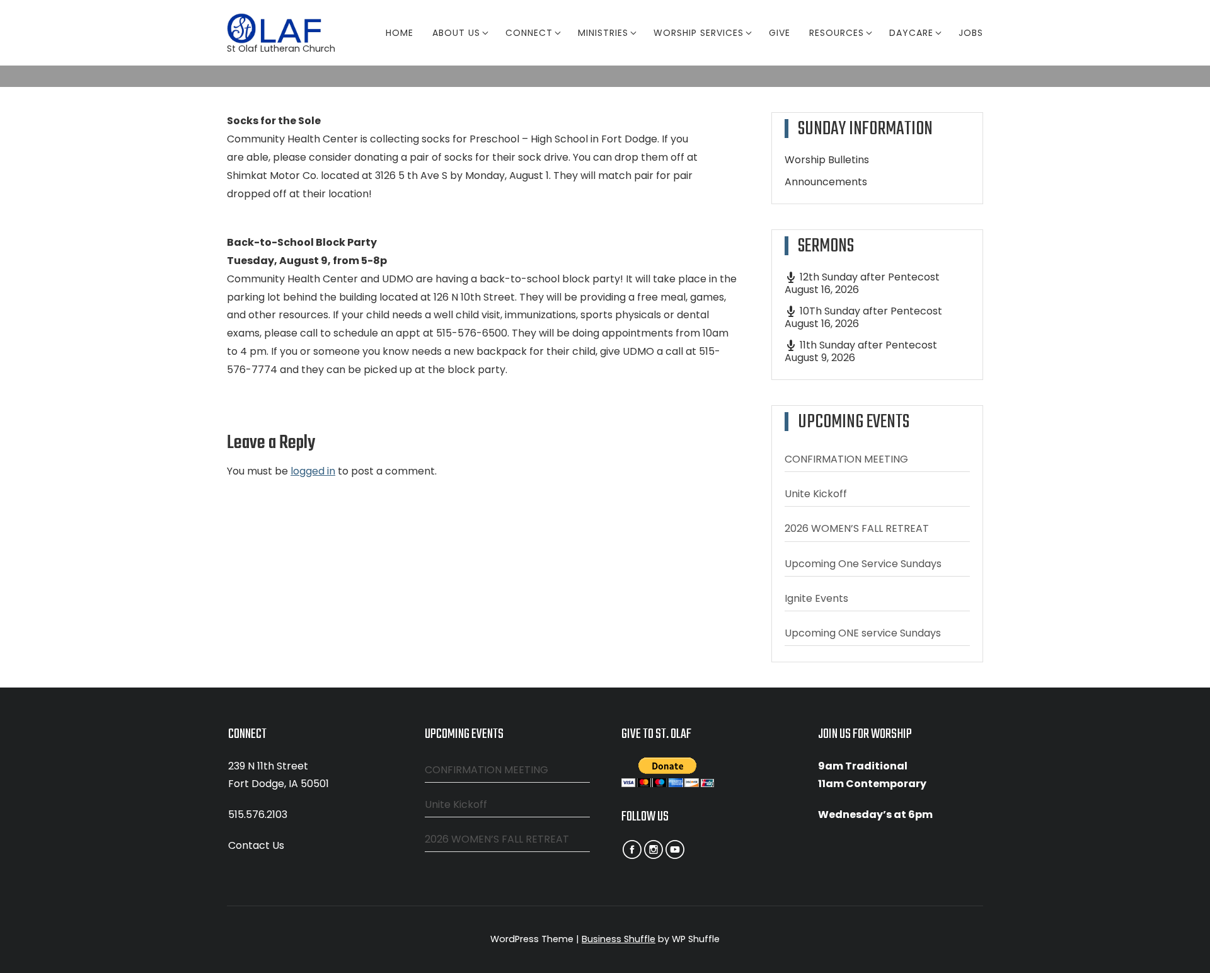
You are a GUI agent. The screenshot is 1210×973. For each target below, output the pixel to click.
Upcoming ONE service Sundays (863, 633)
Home (399, 32)
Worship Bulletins (827, 160)
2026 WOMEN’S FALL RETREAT (857, 528)
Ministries (603, 32)
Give (779, 32)
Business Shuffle (618, 939)
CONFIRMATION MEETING (846, 459)
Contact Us (256, 845)
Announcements (826, 182)
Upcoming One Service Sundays (863, 563)
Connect (529, 32)
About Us (456, 32)
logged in (313, 471)
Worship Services (699, 32)
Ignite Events (816, 598)
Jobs (971, 32)
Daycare (911, 32)
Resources (836, 32)
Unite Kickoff (816, 493)
